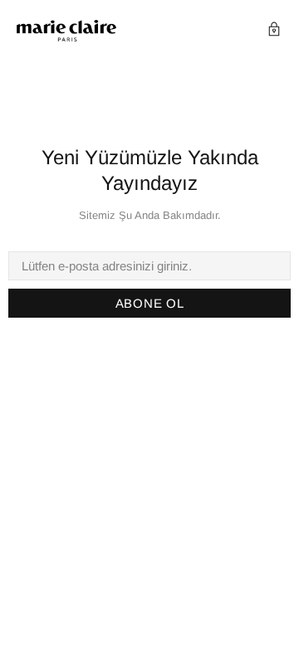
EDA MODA (66, 31)
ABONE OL (149, 303)
